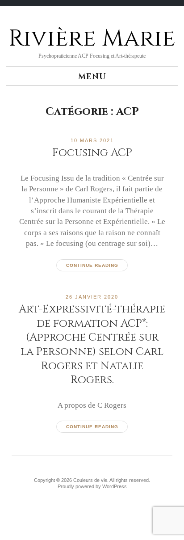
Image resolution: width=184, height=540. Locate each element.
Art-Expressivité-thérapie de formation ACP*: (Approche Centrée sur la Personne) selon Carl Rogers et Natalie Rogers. (92, 344)
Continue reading (92, 265)
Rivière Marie (92, 38)
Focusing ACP (92, 152)
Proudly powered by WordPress (92, 486)
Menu (92, 77)
